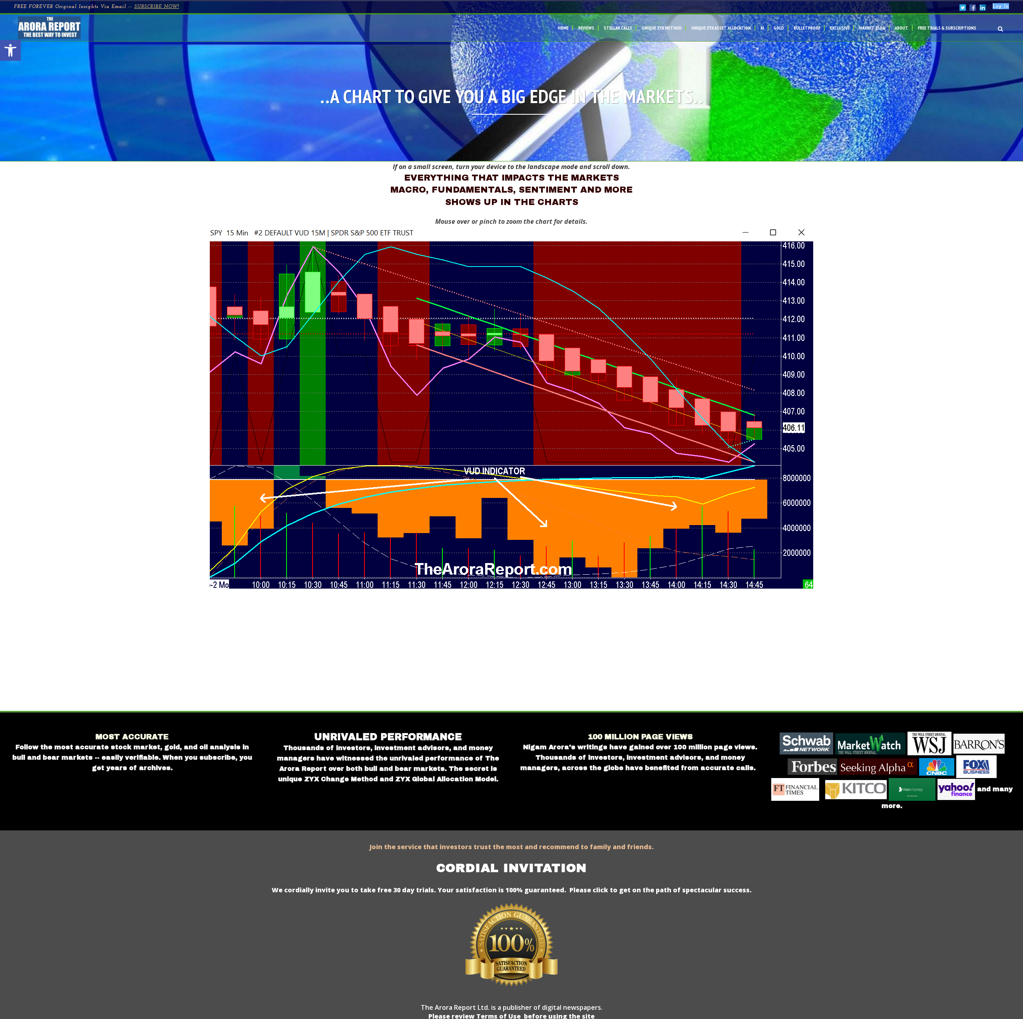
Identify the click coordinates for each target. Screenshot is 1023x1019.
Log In (1001, 6)
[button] (10, 50)
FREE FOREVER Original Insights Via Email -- (96, 6)
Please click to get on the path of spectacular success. (660, 890)
